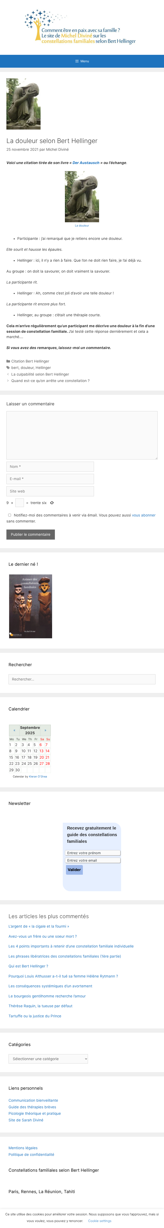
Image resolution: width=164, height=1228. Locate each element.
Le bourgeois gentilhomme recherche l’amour (47, 996)
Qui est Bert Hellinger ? (28, 966)
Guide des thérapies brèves (32, 1107)
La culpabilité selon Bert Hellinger (40, 374)
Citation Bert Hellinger (30, 361)
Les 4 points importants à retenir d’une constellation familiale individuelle (71, 946)
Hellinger (43, 368)
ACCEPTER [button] (126, 1221)
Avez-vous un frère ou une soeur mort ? (43, 936)
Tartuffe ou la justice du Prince (35, 1016)
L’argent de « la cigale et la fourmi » (39, 926)
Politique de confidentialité (31, 1154)
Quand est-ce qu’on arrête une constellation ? (50, 381)
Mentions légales (23, 1148)
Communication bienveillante (33, 1100)
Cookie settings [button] (99, 1221)
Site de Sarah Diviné (26, 1120)
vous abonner (143, 515)
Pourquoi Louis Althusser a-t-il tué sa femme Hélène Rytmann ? (63, 976)
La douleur (82, 225)
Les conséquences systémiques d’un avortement (50, 986)
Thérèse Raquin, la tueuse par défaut (40, 1006)
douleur (27, 368)
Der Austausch (86, 163)
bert (15, 368)
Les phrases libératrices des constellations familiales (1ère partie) (65, 956)
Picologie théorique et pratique (35, 1113)
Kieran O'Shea (38, 776)
